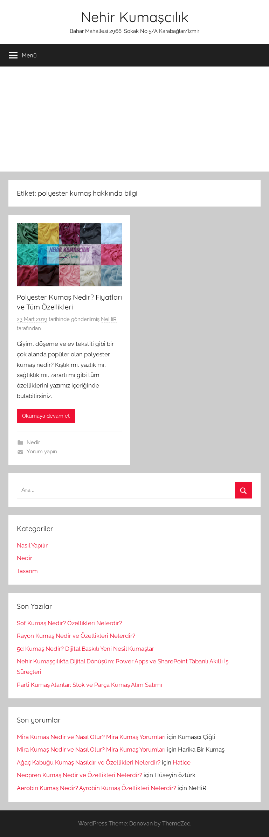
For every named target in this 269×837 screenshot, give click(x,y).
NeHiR (109, 319)
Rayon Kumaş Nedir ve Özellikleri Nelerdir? (76, 635)
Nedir (33, 442)
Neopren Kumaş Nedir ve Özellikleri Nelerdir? (79, 775)
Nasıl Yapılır (32, 545)
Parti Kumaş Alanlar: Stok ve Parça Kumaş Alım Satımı (89, 684)
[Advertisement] (134, 119)
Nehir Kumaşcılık (134, 17)
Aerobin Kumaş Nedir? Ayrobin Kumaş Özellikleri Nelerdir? (96, 787)
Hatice (182, 762)
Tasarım (27, 570)
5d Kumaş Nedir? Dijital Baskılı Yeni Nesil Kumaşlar (85, 648)
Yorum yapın (42, 451)
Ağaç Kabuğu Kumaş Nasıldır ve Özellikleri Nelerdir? (88, 762)
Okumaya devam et (46, 416)
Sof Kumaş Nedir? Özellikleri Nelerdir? (69, 623)
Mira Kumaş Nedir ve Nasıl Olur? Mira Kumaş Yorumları (91, 736)
